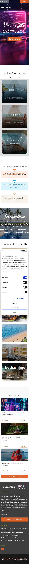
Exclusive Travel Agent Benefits (9, 530)
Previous (2, 225)
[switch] (25, 282)
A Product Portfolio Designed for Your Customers (14, 528)
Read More (23, 420)
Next (27, 224)
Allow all (14, 303)
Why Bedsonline (5, 511)
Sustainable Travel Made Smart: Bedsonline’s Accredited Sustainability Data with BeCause (14, 438)
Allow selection (14, 307)
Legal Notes (6, 558)
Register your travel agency (14, 519)
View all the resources (14, 477)
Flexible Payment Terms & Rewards (10, 535)
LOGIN (23, 1)
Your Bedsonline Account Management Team (13, 540)
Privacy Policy (22, 558)
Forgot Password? (12, 1)
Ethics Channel (7, 559)
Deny (14, 312)
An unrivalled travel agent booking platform (12, 532)
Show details (20, 298)
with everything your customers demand (16, 186)
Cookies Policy (14, 558)
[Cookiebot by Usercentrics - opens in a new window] (20, 251)
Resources (4, 514)
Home (2, 510)
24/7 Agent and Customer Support (10, 537)
